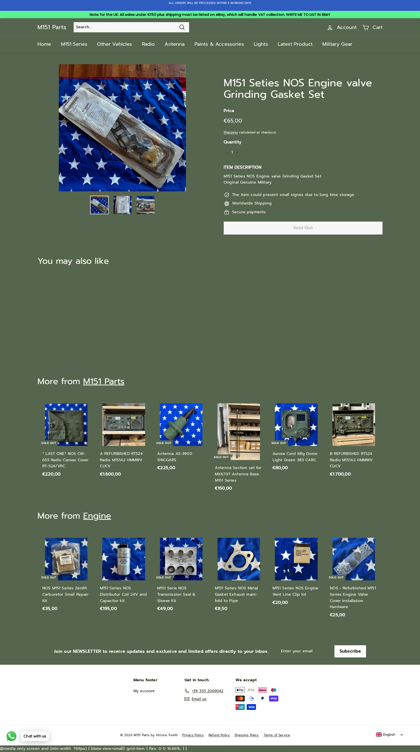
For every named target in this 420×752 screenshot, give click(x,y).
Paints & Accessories (219, 44)
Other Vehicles (114, 44)
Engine (97, 515)
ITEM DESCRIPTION (243, 167)
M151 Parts (51, 27)
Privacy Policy (193, 735)
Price (229, 110)
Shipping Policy (247, 735)
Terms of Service (277, 735)
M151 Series (74, 44)
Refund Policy (219, 735)
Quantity (232, 142)
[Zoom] (122, 127)
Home (44, 44)
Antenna (174, 44)
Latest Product (295, 44)
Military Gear (337, 44)
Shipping (231, 132)
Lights (261, 44)
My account (144, 691)
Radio (148, 44)
